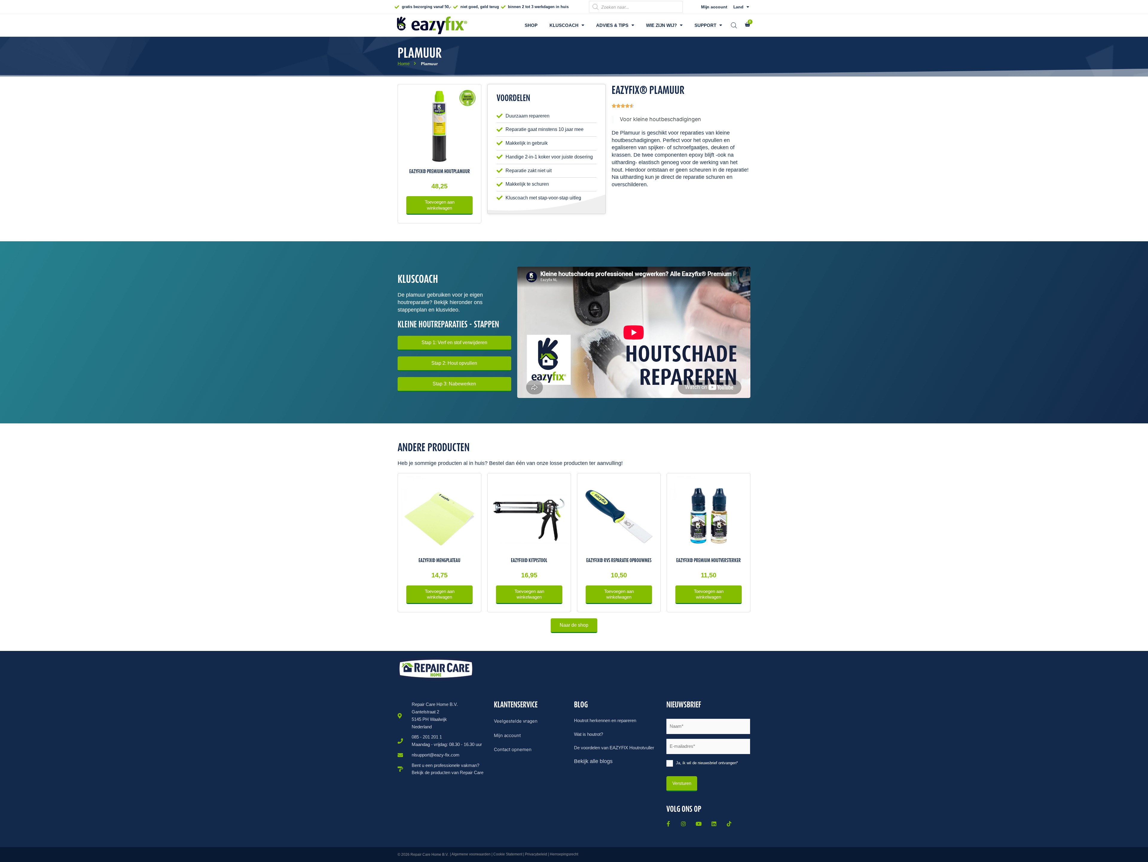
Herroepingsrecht (564, 854)
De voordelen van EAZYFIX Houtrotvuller (614, 747)
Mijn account (714, 6)
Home (404, 63)
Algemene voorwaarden (471, 854)
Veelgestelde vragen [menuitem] (516, 721)
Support (705, 25)
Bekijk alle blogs (593, 761)
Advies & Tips (612, 25)
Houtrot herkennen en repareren (605, 720)
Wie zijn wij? (661, 25)
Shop (531, 25)
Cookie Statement (507, 854)
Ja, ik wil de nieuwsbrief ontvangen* (707, 763)
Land (738, 6)
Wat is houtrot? (588, 734)
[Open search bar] (734, 25)
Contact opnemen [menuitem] (513, 749)
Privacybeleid (536, 854)
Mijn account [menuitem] (507, 735)
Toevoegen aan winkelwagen (439, 204)
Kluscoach (563, 25)
